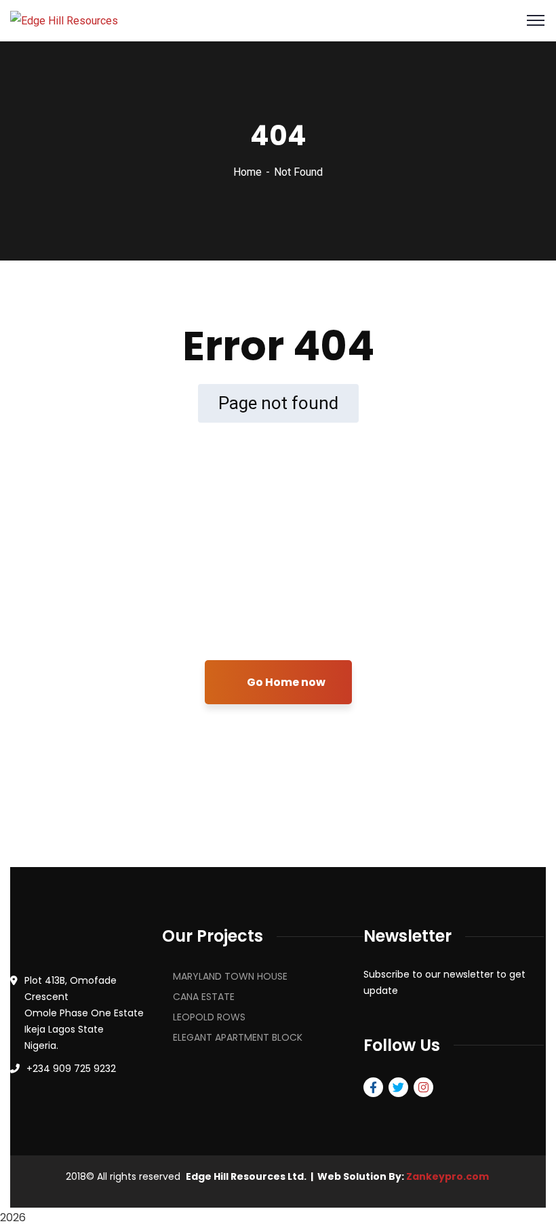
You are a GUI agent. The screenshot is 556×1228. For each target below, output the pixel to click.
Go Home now (285, 682)
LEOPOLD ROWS (209, 1017)
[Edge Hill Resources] (64, 20)
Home (247, 172)
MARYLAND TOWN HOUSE (230, 976)
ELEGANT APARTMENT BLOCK (237, 1037)
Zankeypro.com (447, 1176)
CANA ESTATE (204, 996)
